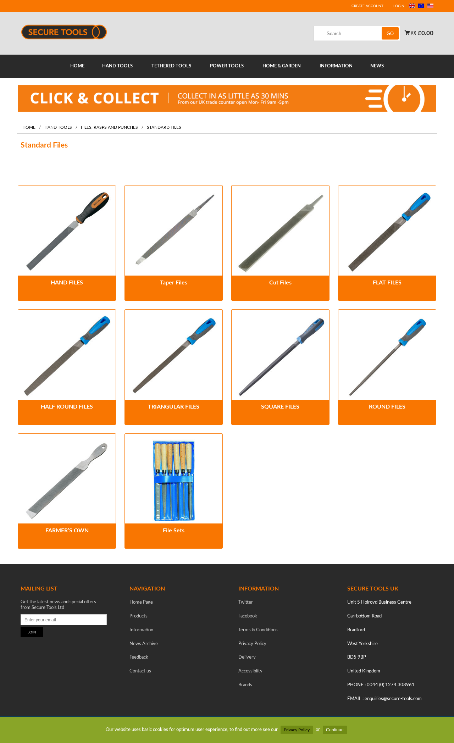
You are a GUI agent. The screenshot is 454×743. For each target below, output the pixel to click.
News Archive (143, 644)
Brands (245, 685)
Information (141, 630)
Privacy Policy (297, 730)
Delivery (247, 657)
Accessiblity (250, 671)
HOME (77, 66)
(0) (413, 33)
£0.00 (425, 33)
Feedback (138, 657)
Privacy (252, 644)
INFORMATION (336, 66)
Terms (258, 630)
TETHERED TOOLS (171, 66)
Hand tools (58, 127)
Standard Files (164, 127)
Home (28, 127)
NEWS (377, 66)
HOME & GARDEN (281, 66)
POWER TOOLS (227, 66)
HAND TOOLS (117, 66)
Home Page (141, 602)
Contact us (140, 671)
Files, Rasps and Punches (109, 127)
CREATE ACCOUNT (367, 6)
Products (138, 616)
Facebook (247, 616)
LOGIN (398, 6)
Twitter (245, 602)
